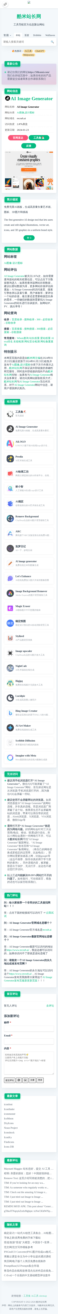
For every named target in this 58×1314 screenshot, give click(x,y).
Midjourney (28, 55)
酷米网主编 (33, 358)
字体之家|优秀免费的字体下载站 (22, 1237)
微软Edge (17, 820)
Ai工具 (28, 51)
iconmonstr (9, 1114)
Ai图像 (20, 112)
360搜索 (41, 328)
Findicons (9, 1142)
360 (38, 319)
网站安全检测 (32, 341)
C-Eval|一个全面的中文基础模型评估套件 (27, 1275)
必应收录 (48, 319)
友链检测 (18, 341)
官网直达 (18, 137)
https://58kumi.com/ (38, 72)
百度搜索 (17, 328)
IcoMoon (8, 1118)
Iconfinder (9, 1109)
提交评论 (9, 1080)
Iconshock (9, 1132)
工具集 (27, 1295)
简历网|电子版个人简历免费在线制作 (25, 1261)
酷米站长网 (29, 16)
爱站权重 (45, 338)
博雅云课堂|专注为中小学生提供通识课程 (27, 1256)
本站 (18, 35)
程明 (6, 1173)
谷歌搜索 (16, 332)
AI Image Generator (32, 98)
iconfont (8, 1104)
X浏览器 (34, 816)
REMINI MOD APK (15, 1206)
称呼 (6, 1022)
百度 (26, 35)
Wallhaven (50, 35)
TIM (6, 1182)
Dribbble (37, 35)
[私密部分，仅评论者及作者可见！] (19, 1080)
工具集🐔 (39, 137)
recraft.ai (47, 929)
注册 (32, 1080)
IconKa (8, 1137)
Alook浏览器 (19, 816)
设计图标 (29, 112)
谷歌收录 (10, 322)
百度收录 (17, 319)
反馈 (28, 145)
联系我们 (41, 79)
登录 (40, 1080)
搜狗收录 (29, 319)
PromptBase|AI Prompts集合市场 (21, 1265)
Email (7, 1035)
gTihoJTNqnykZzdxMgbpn (18, 1211)
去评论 (50, 1005)
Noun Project (11, 1127)
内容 (6, 1048)
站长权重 (34, 338)
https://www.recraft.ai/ (18, 950)
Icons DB (9, 1146)
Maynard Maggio (13, 1168)
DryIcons (9, 1123)
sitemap (43, 1295)
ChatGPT (40, 51)
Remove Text (11, 1178)
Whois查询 (23, 338)
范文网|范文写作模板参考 (18, 1247)
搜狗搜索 (29, 328)
